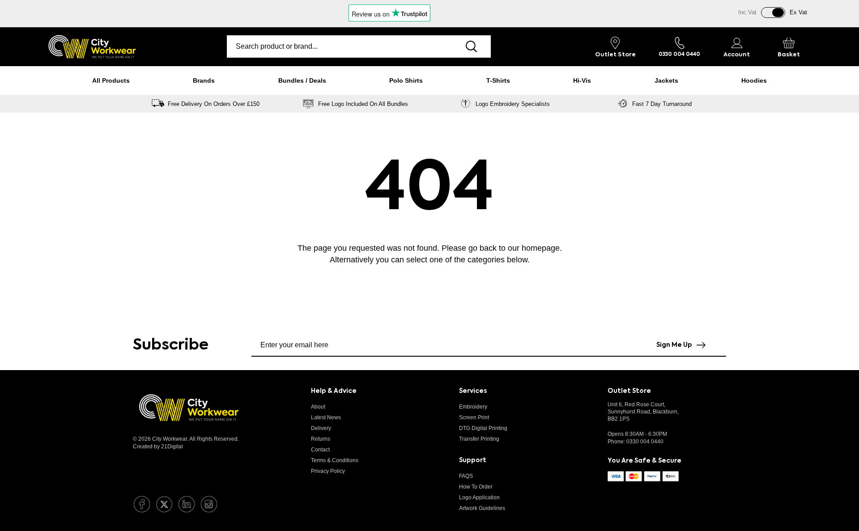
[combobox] (339, 46)
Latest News (326, 417)
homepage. (542, 248)
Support (472, 460)
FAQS (466, 476)
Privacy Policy (328, 471)
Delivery (321, 428)
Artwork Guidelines (482, 508)
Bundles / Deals (302, 80)
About (318, 407)
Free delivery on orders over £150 (213, 104)
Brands (204, 80)
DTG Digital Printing (483, 428)
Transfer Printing (479, 439)
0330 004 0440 (644, 441)
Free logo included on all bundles (363, 104)
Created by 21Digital (158, 446)
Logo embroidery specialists (513, 104)
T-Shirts (498, 80)
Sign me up (674, 345)
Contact (320, 450)
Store (615, 55)
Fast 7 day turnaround (662, 104)
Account (736, 55)
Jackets (666, 80)
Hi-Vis (582, 80)
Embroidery (473, 407)
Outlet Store (629, 391)
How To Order (476, 487)
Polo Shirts (406, 80)
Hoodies (754, 80)
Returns (320, 439)
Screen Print (474, 417)
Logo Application (479, 497)
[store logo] (92, 47)
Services (473, 391)
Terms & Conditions (334, 460)
